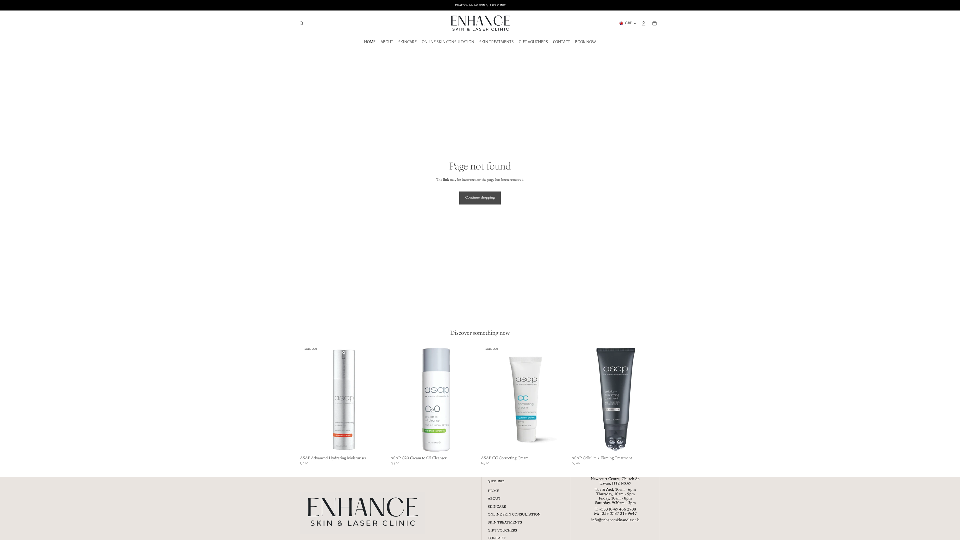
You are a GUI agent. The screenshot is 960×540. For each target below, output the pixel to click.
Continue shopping (480, 198)
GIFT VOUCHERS (502, 530)
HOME (493, 491)
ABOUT (494, 499)
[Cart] (654, 23)
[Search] (301, 23)
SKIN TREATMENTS (505, 522)
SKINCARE (497, 507)
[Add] (471, 446)
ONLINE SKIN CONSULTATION (514, 514)
